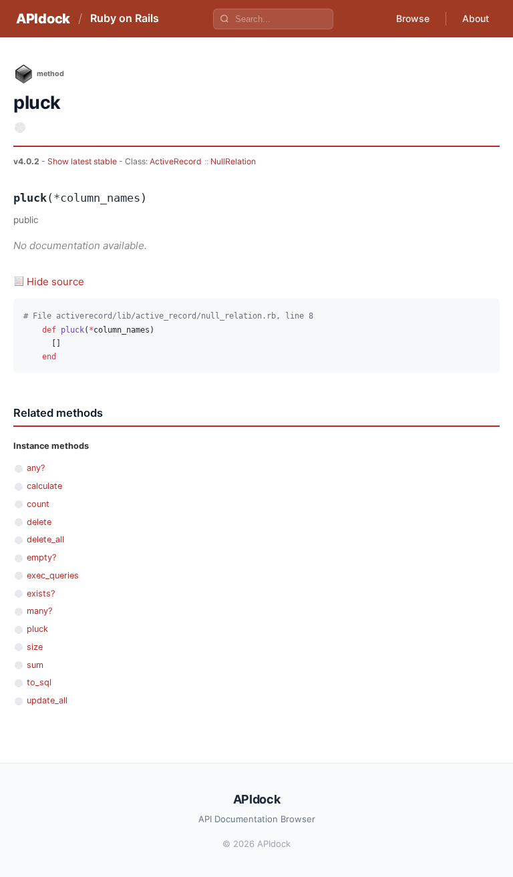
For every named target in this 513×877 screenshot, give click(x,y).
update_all (47, 700)
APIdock (43, 19)
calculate (44, 486)
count (38, 504)
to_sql (39, 682)
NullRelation (233, 161)
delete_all (45, 539)
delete (39, 522)
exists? (41, 593)
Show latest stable (83, 161)
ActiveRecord (176, 161)
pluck (37, 629)
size (35, 647)
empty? (41, 557)
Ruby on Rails (124, 18)
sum (35, 665)
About (475, 18)
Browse (413, 18)
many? (39, 611)
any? (36, 468)
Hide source (55, 281)
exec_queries (53, 575)
